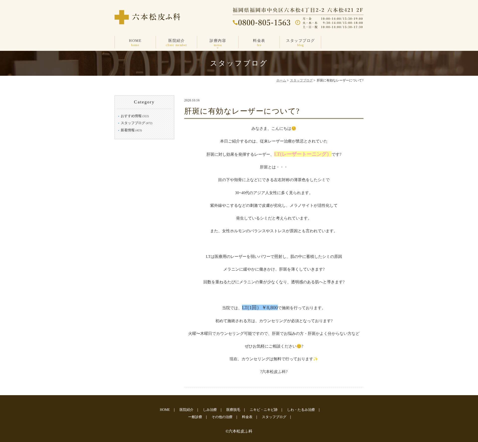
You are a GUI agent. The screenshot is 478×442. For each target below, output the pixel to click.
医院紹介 (176, 43)
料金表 (259, 43)
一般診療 (195, 417)
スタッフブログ (300, 43)
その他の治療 (222, 417)
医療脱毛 (233, 410)
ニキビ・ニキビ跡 (264, 410)
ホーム (281, 80)
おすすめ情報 (131, 116)
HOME (135, 43)
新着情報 (128, 130)
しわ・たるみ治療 (301, 410)
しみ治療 (210, 410)
